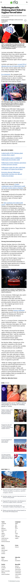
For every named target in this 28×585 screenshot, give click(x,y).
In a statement (5, 74)
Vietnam (3, 535)
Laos (2, 526)
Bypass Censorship (5, 571)
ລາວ (16, 530)
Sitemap (3, 572)
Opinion (3, 548)
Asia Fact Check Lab (5, 541)
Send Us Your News (5, 574)
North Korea (4, 530)
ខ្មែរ (15, 531)
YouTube (3, 566)
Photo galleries (4, 560)
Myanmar (3, 528)
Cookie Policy (18, 572)
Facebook (3, 567)
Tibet (2, 531)
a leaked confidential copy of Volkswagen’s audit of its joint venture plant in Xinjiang (13, 186)
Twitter (3, 569)
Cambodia (3, 523)
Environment (4, 540)
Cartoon (3, 547)
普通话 (16, 523)
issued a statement (19, 310)
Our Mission (17, 567)
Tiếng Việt (17, 536)
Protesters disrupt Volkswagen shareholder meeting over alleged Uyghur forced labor (11, 174)
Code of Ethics (18, 574)
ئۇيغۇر (16, 535)
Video (2, 559)
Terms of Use (18, 569)
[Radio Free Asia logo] (14, 2)
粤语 (16, 525)
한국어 (16, 528)
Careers (16, 576)
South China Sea (4, 538)
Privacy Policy (18, 571)
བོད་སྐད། (16, 533)
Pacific (2, 536)
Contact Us (17, 577)
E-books (3, 552)
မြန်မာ (16, 526)
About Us (17, 566)
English (16, 538)
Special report (4, 550)
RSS (16, 559)
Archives (3, 553)
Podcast (17, 547)
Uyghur (3, 533)
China (2, 525)
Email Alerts (17, 560)
